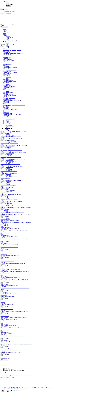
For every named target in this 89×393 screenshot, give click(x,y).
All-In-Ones (8, 116)
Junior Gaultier (9, 64)
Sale (4, 179)
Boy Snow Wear (9, 167)
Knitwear (8, 201)
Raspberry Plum (9, 100)
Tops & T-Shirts (9, 157)
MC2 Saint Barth (9, 82)
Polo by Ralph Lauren (10, 98)
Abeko (7, 32)
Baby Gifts (8, 183)
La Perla (7, 72)
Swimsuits (8, 134)
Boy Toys (8, 172)
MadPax (7, 79)
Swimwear (8, 213)
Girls (4, 137)
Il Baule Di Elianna (10, 60)
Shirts (7, 209)
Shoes (7, 210)
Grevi (7, 58)
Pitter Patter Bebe (9, 94)
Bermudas (8, 185)
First (7, 56)
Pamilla (7, 91)
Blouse (7, 188)
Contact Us (5, 225)
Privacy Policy (24, 388)
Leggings (8, 202)
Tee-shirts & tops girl (10, 136)
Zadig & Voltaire (9, 113)
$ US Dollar (8, 5)
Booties (7, 120)
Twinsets (7, 220)
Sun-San (7, 106)
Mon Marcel (8, 85)
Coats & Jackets (9, 191)
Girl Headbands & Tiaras (11, 144)
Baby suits (8, 184)
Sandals (7, 128)
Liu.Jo (7, 78)
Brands (4, 31)
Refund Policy (8, 388)
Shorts (7, 211)
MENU (2, 25)
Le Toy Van (8, 75)
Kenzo (7, 65)
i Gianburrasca (9, 59)
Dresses (7, 121)
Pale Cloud (8, 89)
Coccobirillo (8, 47)
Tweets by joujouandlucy (6, 364)
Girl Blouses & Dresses (10, 140)
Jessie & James (9, 63)
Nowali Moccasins (9, 87)
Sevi (7, 101)
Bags (7, 139)
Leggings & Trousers (10, 126)
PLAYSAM (8, 96)
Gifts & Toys (8, 122)
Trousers (7, 219)
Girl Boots (8, 142)
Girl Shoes (8, 149)
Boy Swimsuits (9, 170)
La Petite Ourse (9, 73)
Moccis (7, 84)
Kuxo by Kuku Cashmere (11, 70)
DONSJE (8, 51)
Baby (4, 115)
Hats (7, 199)
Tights (7, 216)
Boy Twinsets (8, 175)
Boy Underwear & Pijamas (11, 176)
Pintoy (7, 93)
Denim (7, 192)
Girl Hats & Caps (9, 143)
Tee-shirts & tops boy (10, 135)
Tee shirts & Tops (9, 215)
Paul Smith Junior (9, 92)
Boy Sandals (8, 164)
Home (4, 29)
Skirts (7, 129)
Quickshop (3, 231)
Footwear (8, 195)
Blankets (7, 117)
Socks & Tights (9, 132)
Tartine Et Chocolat (10, 107)
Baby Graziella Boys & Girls (12, 40)
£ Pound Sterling (9, 4)
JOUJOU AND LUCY (16, 387)
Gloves (7, 198)
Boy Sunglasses (9, 169)
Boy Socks (8, 168)
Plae (6, 95)
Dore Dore (8, 52)
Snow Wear (8, 130)
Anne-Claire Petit (9, 37)
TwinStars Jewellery (10, 110)
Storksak (7, 103)
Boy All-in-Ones (9, 160)
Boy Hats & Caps (9, 162)
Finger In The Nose (10, 54)
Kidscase (7, 66)
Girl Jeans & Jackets (10, 146)
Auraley (7, 39)
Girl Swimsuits (9, 155)
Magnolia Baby (9, 81)
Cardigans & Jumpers (10, 190)
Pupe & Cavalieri (9, 99)
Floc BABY (8, 57)
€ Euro (7, 3)
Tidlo (7, 108)
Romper (7, 206)
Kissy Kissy (8, 67)
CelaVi (7, 46)
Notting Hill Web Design (46, 387)
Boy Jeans (8, 163)
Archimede (8, 38)
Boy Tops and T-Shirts (10, 171)
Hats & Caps (8, 123)
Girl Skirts (8, 150)
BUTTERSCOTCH (10, 44)
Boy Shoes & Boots (10, 165)
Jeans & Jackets (9, 125)
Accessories (8, 181)
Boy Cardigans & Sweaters (11, 161)
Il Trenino (8, 61)
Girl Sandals (8, 148)
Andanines (8, 36)
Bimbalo (7, 41)
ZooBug (7, 114)
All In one (8, 182)
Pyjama (7, 205)
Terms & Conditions (15, 388)
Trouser (7, 218)
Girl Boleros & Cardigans (11, 141)
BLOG (4, 223)
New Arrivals (6, 222)
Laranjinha (8, 74)
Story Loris (8, 105)
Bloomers (8, 186)
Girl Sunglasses (9, 154)
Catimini (7, 45)
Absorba (7, 33)
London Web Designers (35, 387)
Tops (7, 217)
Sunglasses (8, 133)
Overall (7, 204)
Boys (4, 158)
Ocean (7, 88)
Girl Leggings (8, 147)
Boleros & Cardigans (10, 119)
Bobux (7, 43)
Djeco (7, 50)
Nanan (7, 86)
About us (5, 30)
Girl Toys (8, 156)
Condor (7, 48)
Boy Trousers (8, 174)
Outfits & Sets (9, 203)
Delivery (2, 388)
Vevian (7, 112)
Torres (7, 109)
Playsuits (7, 127)
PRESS (4, 224)
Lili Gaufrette (8, 77)
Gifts (7, 196)
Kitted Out (8, 68)
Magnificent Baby (9, 80)
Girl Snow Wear (9, 151)
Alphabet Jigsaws (9, 34)
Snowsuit (8, 212)
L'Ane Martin (8, 71)
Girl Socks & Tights (10, 153)
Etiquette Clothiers (9, 53)
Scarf (7, 208)
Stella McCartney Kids (10, 102)
